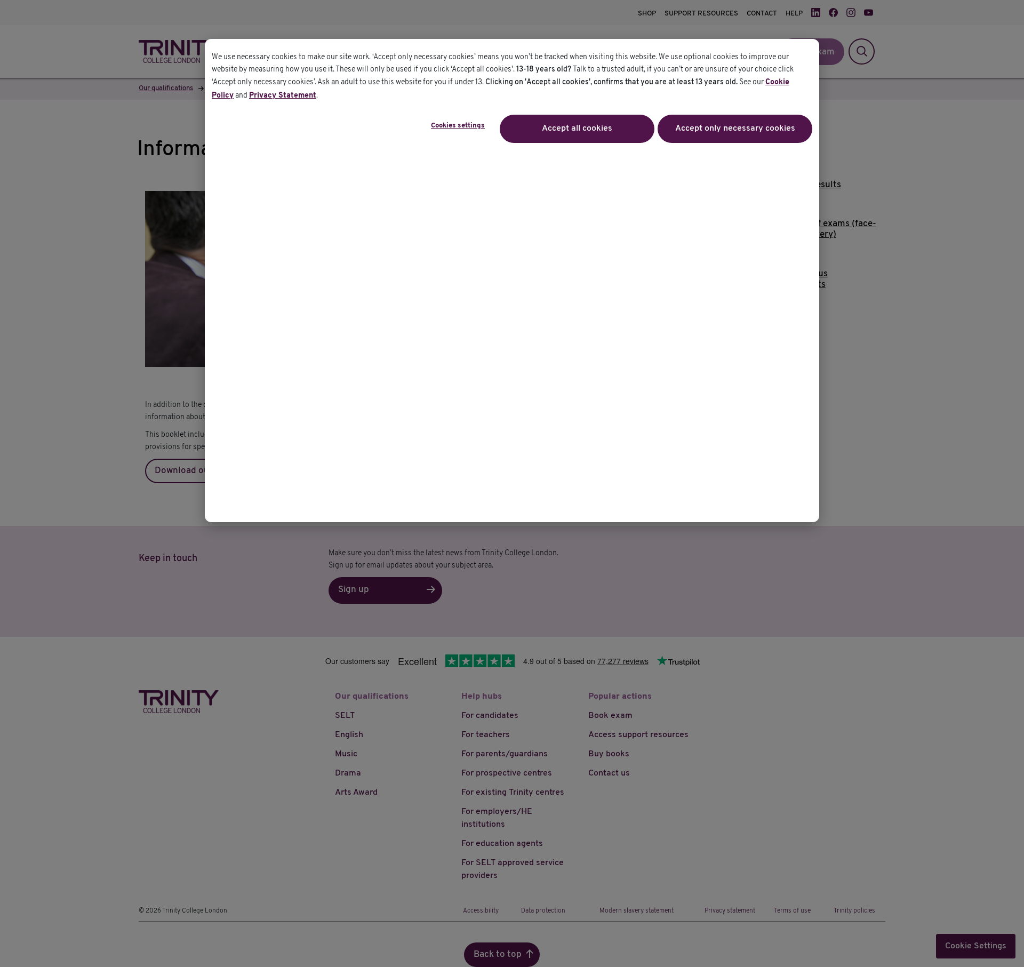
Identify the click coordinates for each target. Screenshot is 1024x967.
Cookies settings (458, 126)
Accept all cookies (577, 128)
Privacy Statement (282, 95)
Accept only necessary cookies (735, 128)
